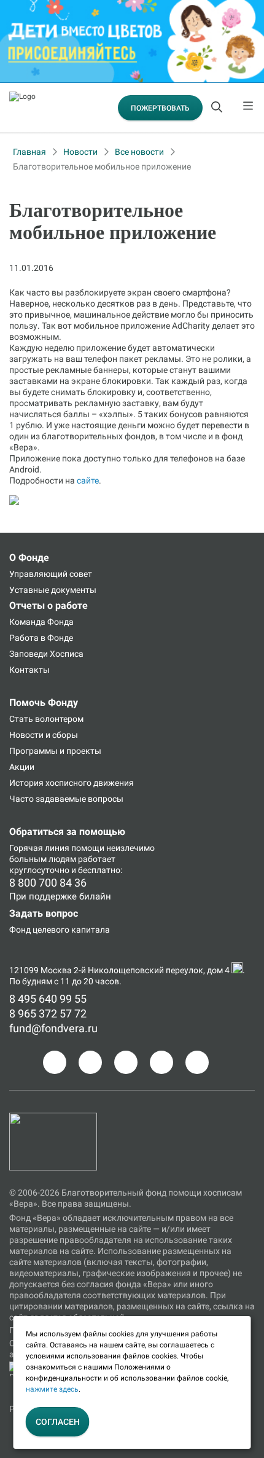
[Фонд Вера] (53, 1118)
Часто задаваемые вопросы (66, 799)
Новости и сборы (43, 735)
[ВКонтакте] (126, 1062)
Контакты (29, 670)
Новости (80, 152)
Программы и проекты (55, 751)
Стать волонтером (46, 719)
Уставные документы (52, 590)
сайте (88, 480)
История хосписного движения (71, 783)
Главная (29, 152)
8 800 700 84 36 (48, 882)
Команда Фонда (41, 622)
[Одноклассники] (90, 1062)
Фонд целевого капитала (59, 930)
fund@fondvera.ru (53, 1028)
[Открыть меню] (248, 107)
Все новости (139, 152)
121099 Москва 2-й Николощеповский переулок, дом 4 (120, 970)
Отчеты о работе (48, 605)
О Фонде (29, 557)
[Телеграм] (54, 1062)
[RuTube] (197, 1062)
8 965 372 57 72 (48, 1013)
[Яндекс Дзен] (161, 1062)
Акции (21, 767)
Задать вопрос (43, 913)
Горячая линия (39, 848)
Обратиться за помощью (67, 831)
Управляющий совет (50, 574)
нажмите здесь (52, 1389)
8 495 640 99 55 (48, 998)
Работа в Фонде (41, 638)
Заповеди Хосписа (46, 654)
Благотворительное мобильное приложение (102, 166)
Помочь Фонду (43, 702)
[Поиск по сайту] (218, 107)
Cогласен (58, 1422)
